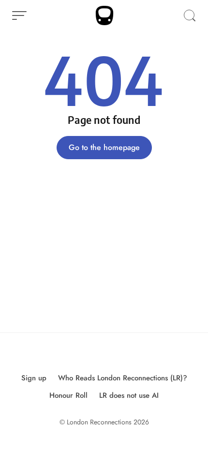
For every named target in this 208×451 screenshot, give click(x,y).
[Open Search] (189, 15)
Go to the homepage (104, 147)
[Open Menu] (19, 15)
